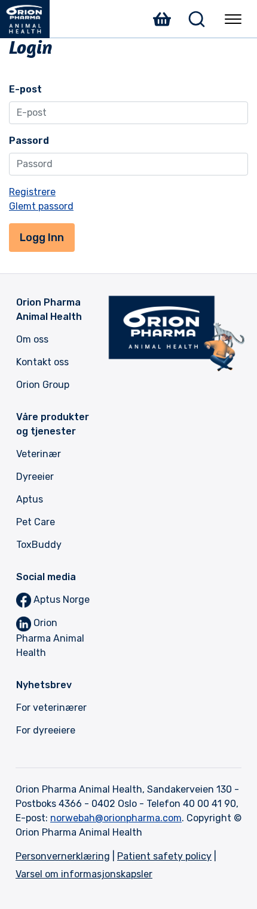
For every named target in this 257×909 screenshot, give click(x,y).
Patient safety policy (164, 856)
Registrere (32, 192)
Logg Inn (42, 237)
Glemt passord (41, 206)
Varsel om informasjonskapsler (84, 874)
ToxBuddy (39, 544)
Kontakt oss (42, 362)
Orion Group (42, 384)
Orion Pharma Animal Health (50, 637)
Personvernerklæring (63, 856)
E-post (25, 89)
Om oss (32, 339)
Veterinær (38, 454)
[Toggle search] (197, 19)
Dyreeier (35, 476)
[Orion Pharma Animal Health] (29, 19)
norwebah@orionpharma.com (116, 818)
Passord (29, 140)
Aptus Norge (60, 599)
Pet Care (35, 522)
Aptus (29, 499)
